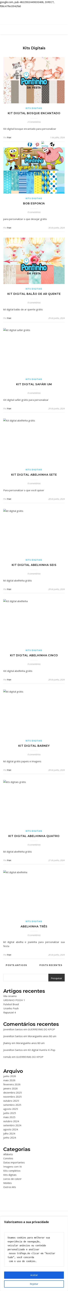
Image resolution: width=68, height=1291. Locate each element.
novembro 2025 (12, 1096)
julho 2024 (9, 1133)
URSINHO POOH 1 (14, 1000)
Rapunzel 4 (9, 1012)
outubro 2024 (11, 1121)
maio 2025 (9, 1117)
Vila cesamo (10, 996)
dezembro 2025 (12, 1092)
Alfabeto (8, 1154)
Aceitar (34, 1275)
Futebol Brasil (11, 1004)
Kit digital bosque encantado (34, 113)
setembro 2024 (12, 1125)
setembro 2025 (12, 1104)
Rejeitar (34, 1283)
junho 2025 (9, 1113)
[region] (34, 1253)
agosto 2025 (10, 1109)
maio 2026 (9, 1080)
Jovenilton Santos (13, 1029)
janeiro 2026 (10, 1088)
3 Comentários (34, 121)
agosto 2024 (10, 1129)
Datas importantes (14, 1162)
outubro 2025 (11, 1100)
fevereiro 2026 (11, 1084)
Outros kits (9, 1187)
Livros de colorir (12, 1178)
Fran (9, 137)
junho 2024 (9, 1137)
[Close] (65, 1219)
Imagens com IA (12, 1166)
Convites (8, 1158)
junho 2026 (9, 1076)
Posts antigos (16, 965)
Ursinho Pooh (11, 1008)
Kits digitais (34, 108)
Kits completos (11, 1170)
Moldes (7, 1183)
